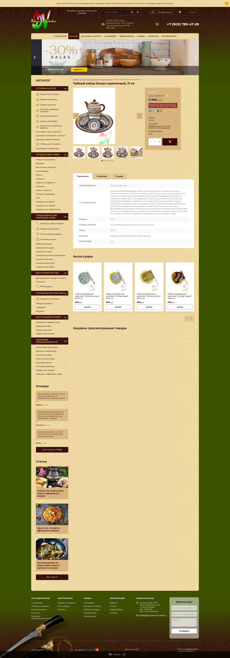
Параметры (83, 176)
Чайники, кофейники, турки (49, 374)
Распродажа (46, 286)
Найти (132, 12)
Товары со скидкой (66, 603)
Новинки (61, 609)
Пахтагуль (41, 282)
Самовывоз (60, 12)
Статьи (113, 606)
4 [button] (107, 160)
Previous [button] (76, 116)
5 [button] (109, 160)
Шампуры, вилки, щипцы (47, 139)
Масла (39, 175)
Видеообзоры (116, 609)
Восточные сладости (46, 167)
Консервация (42, 171)
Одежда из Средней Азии (48, 322)
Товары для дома (44, 303)
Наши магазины (38, 609)
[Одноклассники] (155, 111)
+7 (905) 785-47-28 (183, 24)
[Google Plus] (161, 111)
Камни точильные (44, 259)
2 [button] (104, 160)
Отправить (184, 631)
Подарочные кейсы (45, 267)
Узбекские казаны (48, 99)
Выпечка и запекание (46, 351)
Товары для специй (45, 370)
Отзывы (113, 613)
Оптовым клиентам (40, 606)
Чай (38, 198)
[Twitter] (153, 111)
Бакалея (40, 163)
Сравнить (167, 95)
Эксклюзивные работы (51, 234)
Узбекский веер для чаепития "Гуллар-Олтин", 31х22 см (149, 296)
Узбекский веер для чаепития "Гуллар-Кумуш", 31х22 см (87, 296)
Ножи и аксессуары (45, 359)
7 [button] (113, 160)
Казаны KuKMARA (48, 121)
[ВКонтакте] (150, 111)
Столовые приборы (45, 366)
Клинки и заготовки (45, 263)
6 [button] (111, 160)
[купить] (169, 141)
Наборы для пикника (50, 144)
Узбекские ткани (45, 334)
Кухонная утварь (44, 355)
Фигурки (40, 311)
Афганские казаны (49, 116)
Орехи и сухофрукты (45, 182)
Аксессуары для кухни (46, 347)
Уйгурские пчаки (44, 251)
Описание (102, 176)
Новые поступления (49, 94)
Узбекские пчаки (44, 244)
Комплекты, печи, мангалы (48, 132)
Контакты (35, 613)
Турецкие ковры (43, 326)
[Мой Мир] (158, 111)
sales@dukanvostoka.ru (153, 615)
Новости (114, 603)
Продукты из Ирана (45, 202)
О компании (37, 603)
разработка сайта (191, 649)
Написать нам (90, 613)
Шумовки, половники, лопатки (50, 135)
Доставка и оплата (92, 606)
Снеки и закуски (44, 190)
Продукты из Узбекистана (48, 209)
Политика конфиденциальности (41, 617)
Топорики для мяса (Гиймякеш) (51, 255)
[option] (108, 116)
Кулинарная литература (47, 148)
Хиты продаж (63, 606)
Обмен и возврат (92, 609)
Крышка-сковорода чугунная (49, 110)
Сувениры (41, 307)
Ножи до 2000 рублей (51, 223)
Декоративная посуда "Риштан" (51, 278)
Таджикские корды (45, 248)
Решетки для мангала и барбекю (51, 127)
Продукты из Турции (45, 205)
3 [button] (105, 160)
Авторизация (165, 12)
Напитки (40, 179)
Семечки (40, 186)
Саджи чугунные (48, 105)
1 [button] (102, 160)
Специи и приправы (45, 194)
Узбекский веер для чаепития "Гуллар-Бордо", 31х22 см (180, 296)
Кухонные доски (44, 362)
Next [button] (140, 116)
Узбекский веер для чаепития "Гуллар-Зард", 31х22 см (117, 296)
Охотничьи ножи (48, 239)
